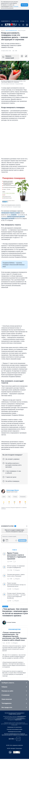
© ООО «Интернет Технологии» (14, 748)
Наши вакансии (7, 699)
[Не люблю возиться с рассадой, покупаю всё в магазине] (4, 463)
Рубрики (4, 687)
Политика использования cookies (14, 729)
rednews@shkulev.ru (21, 716)
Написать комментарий (9, 57)
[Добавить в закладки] (22, 56)
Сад (9, 496)
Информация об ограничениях (14, 727)
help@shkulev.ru (18, 719)
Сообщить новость (8, 683)
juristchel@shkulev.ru (20, 718)
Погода (22, 21)
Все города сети (7, 707)
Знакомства (15, 21)
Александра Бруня (12, 490)
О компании (6, 695)
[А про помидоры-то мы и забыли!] (4, 471)
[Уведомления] (23, 25)
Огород (15, 496)
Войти (7, 541)
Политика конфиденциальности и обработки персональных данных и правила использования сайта (14, 734)
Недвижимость (5, 21)
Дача (4, 496)
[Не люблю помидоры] (4, 481)
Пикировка (22, 496)
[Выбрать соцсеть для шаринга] (26, 56)
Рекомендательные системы (14, 731)
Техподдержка (6, 703)
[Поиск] (19, 25)
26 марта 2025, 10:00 (6, 50)
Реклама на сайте (7, 691)
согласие (15, 6)
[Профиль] (27, 25)
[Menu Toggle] (2, 25)
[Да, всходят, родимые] (4, 459)
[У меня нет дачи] (4, 477)
